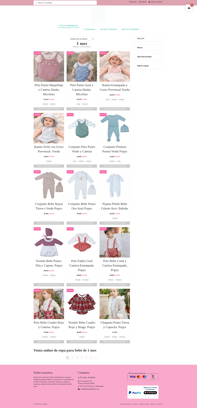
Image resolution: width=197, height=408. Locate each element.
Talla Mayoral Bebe (144, 57)
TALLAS (140, 38)
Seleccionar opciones (49, 109)
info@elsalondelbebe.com (89, 389)
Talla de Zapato (143, 66)
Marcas (140, 48)
